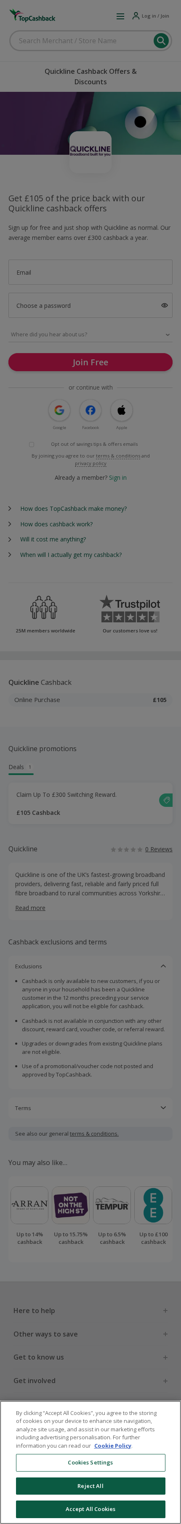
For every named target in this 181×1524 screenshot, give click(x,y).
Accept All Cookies (90, 1509)
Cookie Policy (112, 1445)
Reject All (90, 1486)
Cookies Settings (90, 1462)
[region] (90, 1462)
